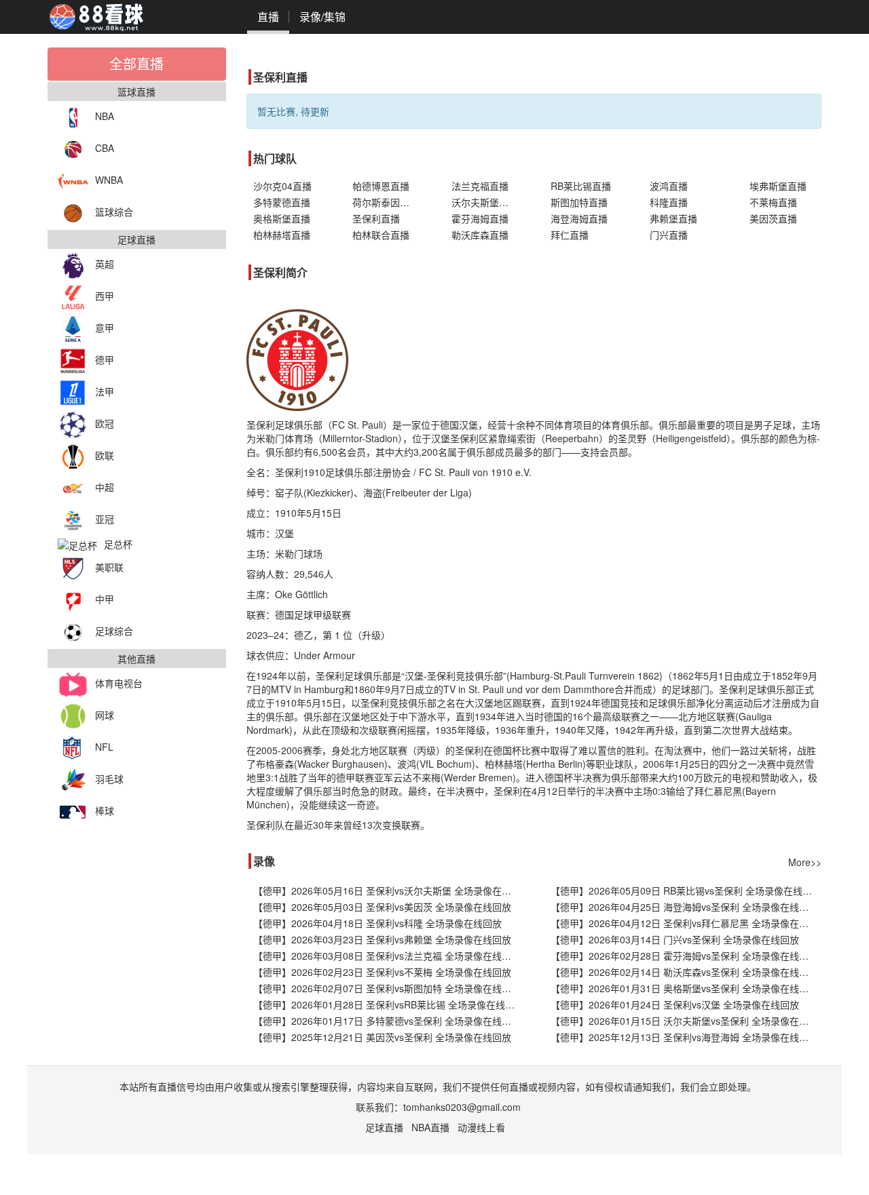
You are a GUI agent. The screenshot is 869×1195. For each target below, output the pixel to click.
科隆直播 (669, 202)
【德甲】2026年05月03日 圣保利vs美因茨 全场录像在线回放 (382, 907)
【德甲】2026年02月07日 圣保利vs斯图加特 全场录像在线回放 (387, 988)
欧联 (104, 455)
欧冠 (104, 423)
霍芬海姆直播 (480, 218)
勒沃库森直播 (480, 234)
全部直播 (136, 63)
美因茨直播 (773, 218)
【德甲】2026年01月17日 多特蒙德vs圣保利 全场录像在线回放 (387, 1020)
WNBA (109, 180)
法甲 (104, 391)
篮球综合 (114, 211)
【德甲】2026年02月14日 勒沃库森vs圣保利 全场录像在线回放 (684, 972)
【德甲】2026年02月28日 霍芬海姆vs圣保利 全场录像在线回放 (684, 955)
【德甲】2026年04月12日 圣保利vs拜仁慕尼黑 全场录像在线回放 (686, 923)
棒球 (104, 810)
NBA (104, 116)
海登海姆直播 (579, 218)
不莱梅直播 (773, 202)
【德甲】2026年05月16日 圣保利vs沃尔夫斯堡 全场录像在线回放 (388, 890)
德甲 (104, 359)
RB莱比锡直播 (581, 186)
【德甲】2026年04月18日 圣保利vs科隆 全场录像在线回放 (377, 923)
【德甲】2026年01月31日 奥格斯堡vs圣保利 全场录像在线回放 (684, 988)
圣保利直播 (376, 218)
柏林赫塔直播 (281, 234)
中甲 (104, 599)
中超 (104, 487)
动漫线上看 (481, 1127)
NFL (104, 746)
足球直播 (384, 1127)
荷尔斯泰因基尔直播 (388, 202)
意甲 (104, 327)
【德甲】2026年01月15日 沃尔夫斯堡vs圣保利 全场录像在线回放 (686, 1020)
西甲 (104, 295)
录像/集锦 (322, 16)
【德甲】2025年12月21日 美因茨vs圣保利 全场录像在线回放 (382, 1037)
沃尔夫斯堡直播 (484, 202)
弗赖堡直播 (673, 218)
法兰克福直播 (480, 186)
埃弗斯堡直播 (778, 186)
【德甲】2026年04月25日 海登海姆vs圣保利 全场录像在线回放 (684, 907)
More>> (804, 862)
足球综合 (114, 631)
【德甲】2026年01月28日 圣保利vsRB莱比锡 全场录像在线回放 (388, 1004)
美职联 (109, 567)
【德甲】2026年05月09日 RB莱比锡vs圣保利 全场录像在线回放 (686, 890)
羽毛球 (109, 778)
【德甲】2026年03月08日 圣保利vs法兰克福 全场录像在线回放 (387, 955)
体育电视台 (119, 683)
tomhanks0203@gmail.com (462, 1107)
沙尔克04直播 (282, 186)
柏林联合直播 (380, 234)
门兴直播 (669, 234)
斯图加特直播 (579, 202)
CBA (104, 148)
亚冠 (104, 519)
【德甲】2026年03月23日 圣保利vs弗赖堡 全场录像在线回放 (382, 939)
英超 (104, 264)
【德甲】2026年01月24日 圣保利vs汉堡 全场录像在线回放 (675, 1004)
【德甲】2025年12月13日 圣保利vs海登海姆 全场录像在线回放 (684, 1037)
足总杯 (118, 544)
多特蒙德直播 (281, 202)
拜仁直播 (570, 234)
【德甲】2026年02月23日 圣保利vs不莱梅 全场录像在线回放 (382, 972)
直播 (268, 16)
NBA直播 (430, 1127)
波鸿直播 (669, 186)
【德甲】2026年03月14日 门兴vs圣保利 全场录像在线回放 (675, 939)
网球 (104, 715)
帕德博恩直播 (380, 186)
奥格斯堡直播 (281, 218)
